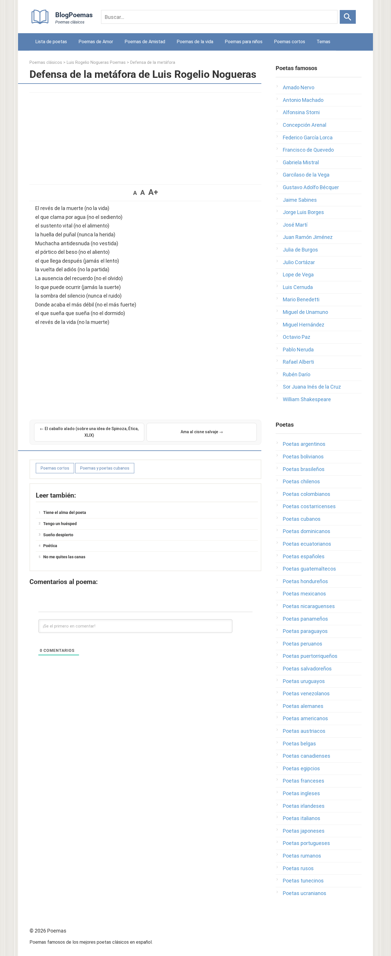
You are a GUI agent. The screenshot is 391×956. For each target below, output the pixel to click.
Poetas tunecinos (303, 881)
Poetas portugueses (306, 843)
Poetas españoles (304, 556)
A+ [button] (153, 192)
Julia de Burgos (300, 250)
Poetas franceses (303, 781)
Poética (50, 545)
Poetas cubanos (302, 519)
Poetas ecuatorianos (307, 544)
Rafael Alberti (298, 362)
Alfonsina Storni (301, 112)
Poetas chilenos (301, 481)
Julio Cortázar (299, 262)
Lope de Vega (298, 275)
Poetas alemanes (303, 706)
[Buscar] (348, 17)
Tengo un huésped (60, 523)
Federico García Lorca (308, 137)
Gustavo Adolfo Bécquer (311, 187)
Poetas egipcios (301, 768)
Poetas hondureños (305, 581)
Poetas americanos (305, 718)
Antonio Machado (303, 100)
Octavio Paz (296, 337)
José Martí (295, 225)
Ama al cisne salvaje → (202, 431)
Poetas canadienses (306, 756)
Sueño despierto (58, 535)
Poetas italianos (301, 818)
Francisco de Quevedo (308, 150)
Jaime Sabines (300, 200)
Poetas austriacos (304, 731)
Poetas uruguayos (304, 681)
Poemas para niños (243, 41)
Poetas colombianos (306, 494)
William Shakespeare (307, 399)
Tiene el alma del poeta (64, 512)
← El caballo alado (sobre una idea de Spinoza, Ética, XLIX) (89, 432)
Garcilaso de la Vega (306, 175)
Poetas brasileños (304, 469)
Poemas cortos (289, 41)
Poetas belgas (299, 744)
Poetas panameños (305, 619)
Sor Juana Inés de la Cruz (312, 387)
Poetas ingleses (301, 793)
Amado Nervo (298, 87)
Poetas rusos (298, 868)
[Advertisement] (145, 136)
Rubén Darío (296, 374)
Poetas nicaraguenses (309, 606)
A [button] (135, 192)
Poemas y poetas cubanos (104, 468)
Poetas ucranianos (304, 893)
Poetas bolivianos (303, 457)
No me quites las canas (64, 557)
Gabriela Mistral (301, 162)
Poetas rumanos (302, 856)
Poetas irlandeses (304, 806)
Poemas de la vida (195, 41)
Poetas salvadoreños (307, 669)
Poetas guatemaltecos (309, 569)
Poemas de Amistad (145, 41)
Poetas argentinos (304, 444)
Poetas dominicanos (306, 531)
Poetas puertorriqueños (310, 656)
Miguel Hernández (303, 325)
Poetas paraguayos (305, 631)
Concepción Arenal (304, 125)
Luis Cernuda (298, 287)
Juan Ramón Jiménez (308, 237)
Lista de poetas (51, 41)
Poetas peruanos (302, 644)
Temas (323, 41)
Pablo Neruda (298, 350)
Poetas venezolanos (306, 693)
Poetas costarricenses (309, 506)
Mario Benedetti (301, 299)
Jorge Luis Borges (303, 212)
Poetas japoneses (304, 831)
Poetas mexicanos (304, 594)
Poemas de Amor (95, 41)
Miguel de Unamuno (305, 312)
